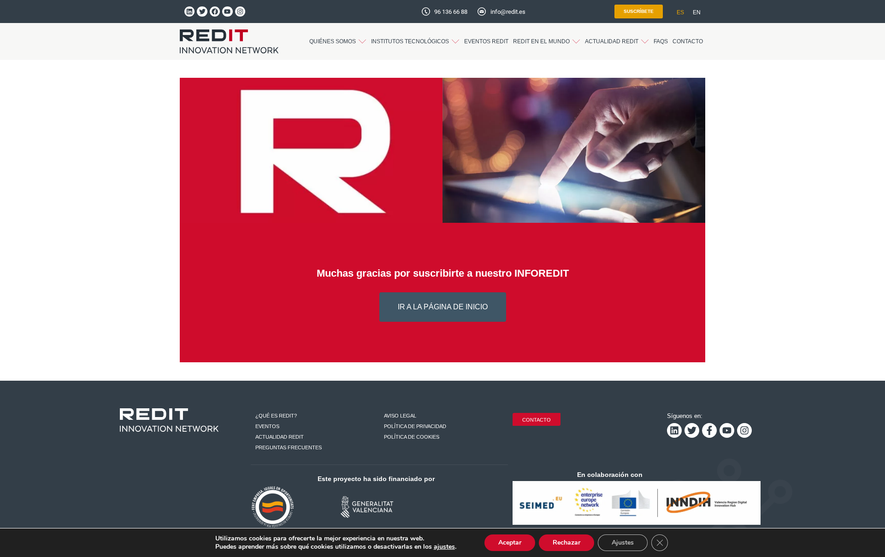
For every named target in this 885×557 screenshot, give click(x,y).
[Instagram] (240, 11)
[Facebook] (215, 11)
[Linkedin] (189, 11)
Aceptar (509, 542)
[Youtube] (227, 11)
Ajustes (623, 542)
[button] (338, 41)
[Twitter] (202, 11)
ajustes (444, 547)
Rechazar (566, 542)
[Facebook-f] (709, 430)
